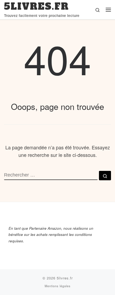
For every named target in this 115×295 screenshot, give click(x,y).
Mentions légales (58, 286)
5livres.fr (65, 277)
